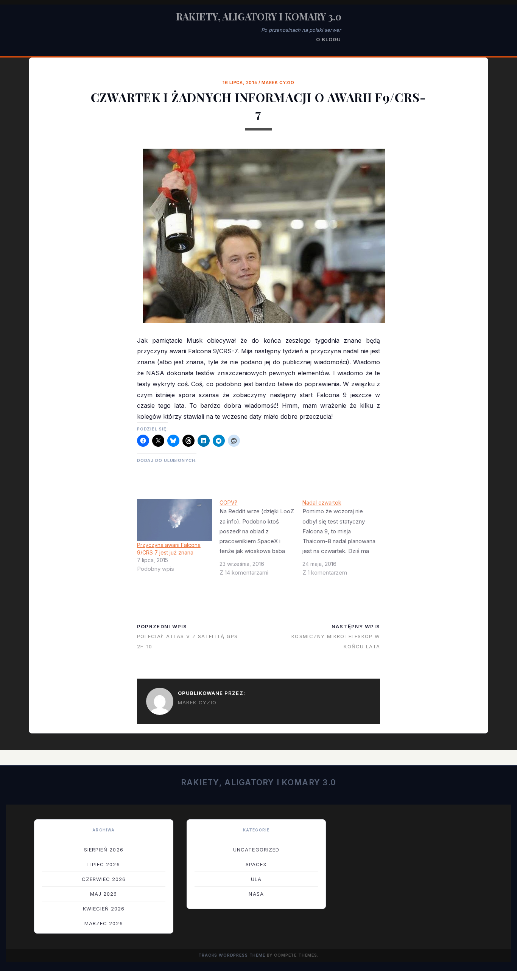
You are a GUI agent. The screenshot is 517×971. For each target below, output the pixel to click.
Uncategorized (256, 850)
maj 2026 (103, 894)
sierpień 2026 (103, 850)
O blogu (328, 39)
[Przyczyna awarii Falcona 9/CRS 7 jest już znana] (174, 520)
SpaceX (256, 864)
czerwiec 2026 (104, 879)
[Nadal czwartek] (343, 540)
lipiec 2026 (103, 864)
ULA (256, 879)
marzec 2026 (103, 923)
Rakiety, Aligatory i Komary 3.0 (258, 16)
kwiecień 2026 (104, 909)
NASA (256, 894)
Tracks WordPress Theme (231, 955)
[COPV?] (261, 540)
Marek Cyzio (278, 82)
